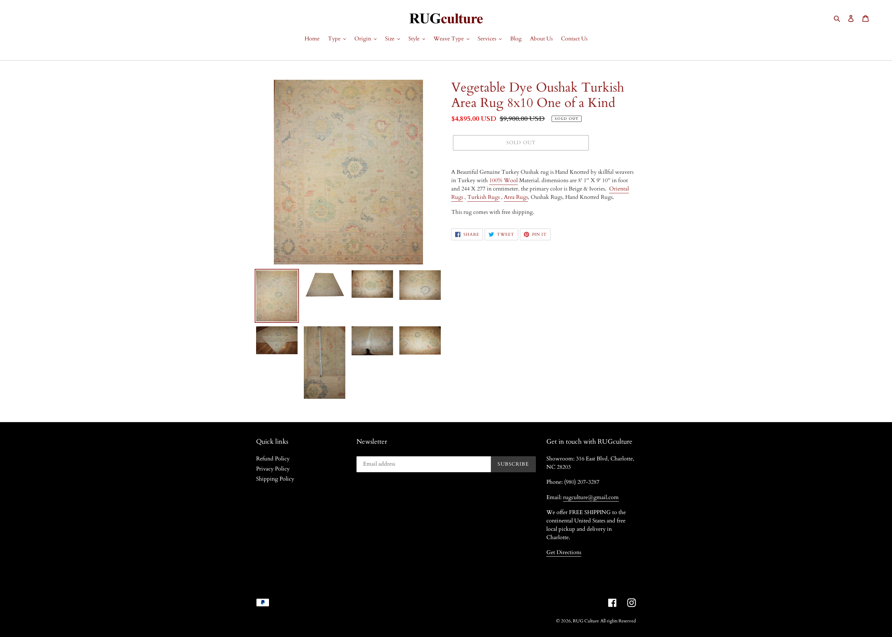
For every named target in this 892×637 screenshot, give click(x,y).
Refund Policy (273, 459)
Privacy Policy (273, 469)
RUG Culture (586, 621)
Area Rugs (516, 197)
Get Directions (563, 552)
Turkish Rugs (483, 197)
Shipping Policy (275, 479)
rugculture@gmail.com (591, 497)
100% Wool (503, 180)
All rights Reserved (618, 621)
